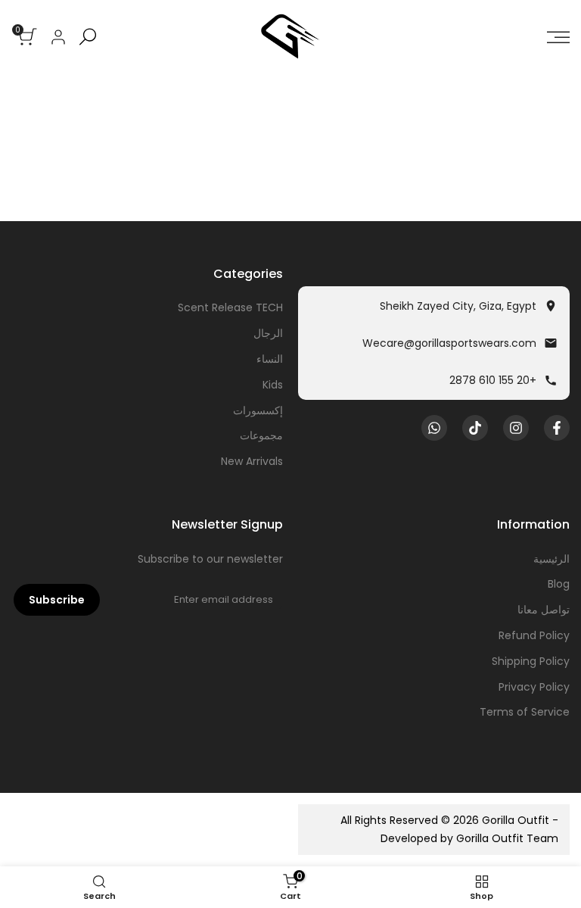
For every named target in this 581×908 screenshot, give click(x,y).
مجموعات (261, 435)
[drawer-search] (87, 36)
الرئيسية (551, 558)
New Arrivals (252, 461)
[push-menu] (558, 37)
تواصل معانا (543, 609)
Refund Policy (534, 635)
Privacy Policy (534, 686)
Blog (559, 583)
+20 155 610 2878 (492, 380)
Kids (273, 384)
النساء (269, 359)
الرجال (268, 333)
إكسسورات (258, 410)
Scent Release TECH (230, 307)
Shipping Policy (531, 661)
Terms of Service (525, 711)
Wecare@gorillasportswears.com (449, 343)
